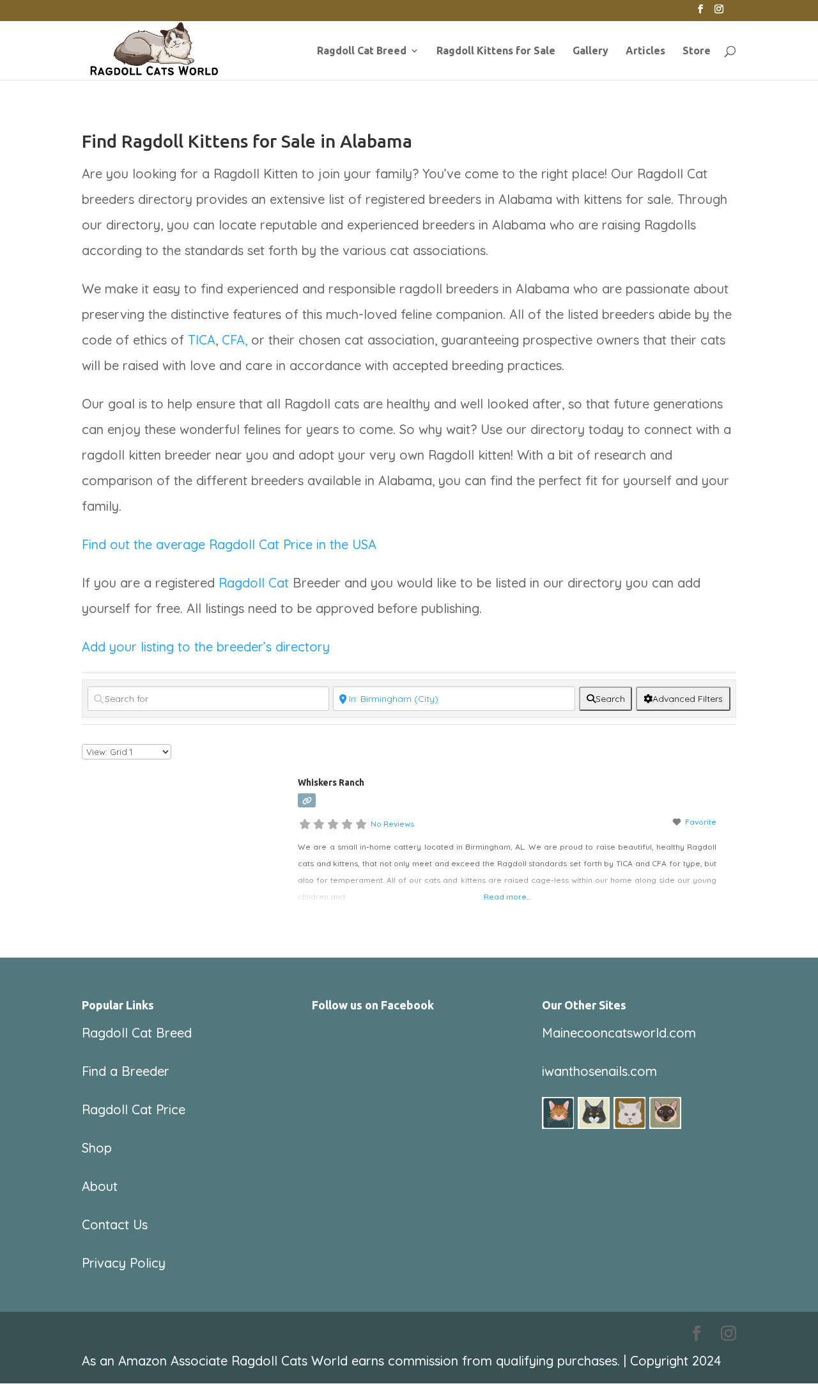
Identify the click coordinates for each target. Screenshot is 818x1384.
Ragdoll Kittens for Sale (495, 51)
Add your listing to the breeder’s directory (206, 647)
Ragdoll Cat (254, 583)
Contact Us (115, 1224)
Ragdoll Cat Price (133, 1109)
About (100, 1186)
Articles (645, 51)
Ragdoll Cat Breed (361, 51)
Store (697, 51)
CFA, (234, 340)
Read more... (507, 896)
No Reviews (392, 823)
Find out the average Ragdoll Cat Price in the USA (229, 544)
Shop (97, 1148)
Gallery (590, 51)
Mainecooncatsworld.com (619, 1033)
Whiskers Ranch (331, 782)
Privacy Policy (124, 1263)
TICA (201, 340)
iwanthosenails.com (599, 1071)
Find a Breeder (125, 1071)
